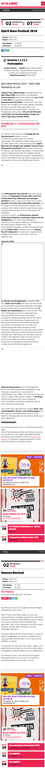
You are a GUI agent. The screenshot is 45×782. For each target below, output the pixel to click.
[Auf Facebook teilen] (2, 50)
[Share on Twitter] (5, 50)
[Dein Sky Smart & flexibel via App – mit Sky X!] (22, 471)
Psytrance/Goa (38, 10)
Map (5, 598)
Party (5, 552)
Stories (29, 457)
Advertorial (38, 457)
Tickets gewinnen (13, 518)
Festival (6, 10)
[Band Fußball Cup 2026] (22, 505)
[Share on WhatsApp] (8, 50)
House (41, 552)
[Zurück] (2, 10)
